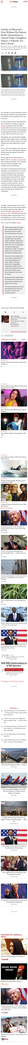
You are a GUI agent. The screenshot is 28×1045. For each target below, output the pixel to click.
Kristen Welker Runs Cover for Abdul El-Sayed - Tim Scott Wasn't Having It (14, 624)
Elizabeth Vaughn (6, 46)
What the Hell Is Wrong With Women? (13, 956)
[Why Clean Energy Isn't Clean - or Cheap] (14, 755)
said (19, 171)
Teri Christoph (4, 532)
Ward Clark (3, 604)
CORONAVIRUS (9, 335)
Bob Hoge (14, 795)
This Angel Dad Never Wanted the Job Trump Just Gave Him (14, 873)
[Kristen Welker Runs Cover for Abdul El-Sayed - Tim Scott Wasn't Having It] (14, 614)
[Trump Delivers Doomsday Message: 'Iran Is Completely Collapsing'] (14, 891)
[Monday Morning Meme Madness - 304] (14, 971)
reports (19, 222)
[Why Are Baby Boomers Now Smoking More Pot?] (14, 591)
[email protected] (15, 326)
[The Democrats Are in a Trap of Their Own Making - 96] (14, 1024)
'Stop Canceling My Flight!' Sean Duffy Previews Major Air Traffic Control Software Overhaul (14, 791)
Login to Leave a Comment (14, 669)
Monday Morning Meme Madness (11, 981)
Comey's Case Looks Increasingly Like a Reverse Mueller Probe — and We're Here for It (13, 553)
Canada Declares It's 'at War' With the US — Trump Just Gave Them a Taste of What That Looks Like (13, 528)
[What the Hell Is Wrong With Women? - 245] (14, 947)
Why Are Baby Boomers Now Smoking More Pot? (13, 601)
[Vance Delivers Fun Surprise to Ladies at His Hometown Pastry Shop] (14, 637)
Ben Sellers (3, 556)
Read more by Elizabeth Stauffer (19, 331)
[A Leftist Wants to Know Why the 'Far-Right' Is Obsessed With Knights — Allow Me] (14, 808)
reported (3, 126)
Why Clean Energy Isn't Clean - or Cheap (14, 765)
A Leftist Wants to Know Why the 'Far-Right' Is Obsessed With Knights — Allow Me (14, 819)
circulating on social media (18, 159)
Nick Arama (3, 650)
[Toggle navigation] (2, 1)
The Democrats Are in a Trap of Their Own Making (14, 1035)
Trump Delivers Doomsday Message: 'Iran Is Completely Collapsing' (14, 901)
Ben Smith (3, 627)
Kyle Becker (4, 581)
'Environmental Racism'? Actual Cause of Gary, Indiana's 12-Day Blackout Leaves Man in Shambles (14, 577)
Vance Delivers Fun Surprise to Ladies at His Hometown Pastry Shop (13, 647)
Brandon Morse (14, 823)
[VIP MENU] (25, 1)
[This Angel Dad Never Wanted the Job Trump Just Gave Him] (14, 863)
